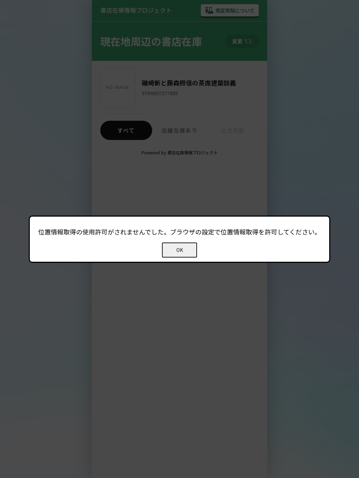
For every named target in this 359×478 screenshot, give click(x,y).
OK (179, 250)
